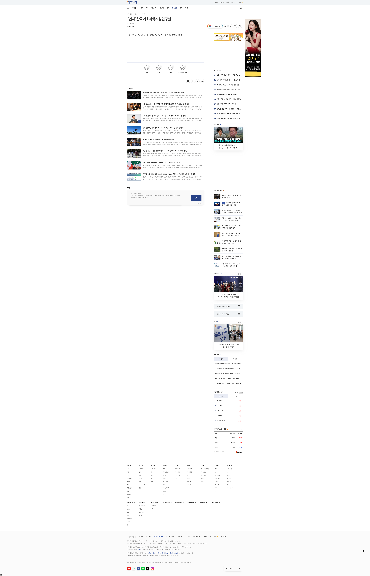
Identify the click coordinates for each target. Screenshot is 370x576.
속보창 (227, 2)
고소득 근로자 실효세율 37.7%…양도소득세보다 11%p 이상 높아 (164, 116)
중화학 (164, 478)
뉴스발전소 (142, 502)
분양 (152, 478)
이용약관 (148, 536)
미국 (188, 475)
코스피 (221, 396)
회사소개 (141, 536)
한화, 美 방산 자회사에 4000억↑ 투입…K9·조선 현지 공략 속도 (164, 128)
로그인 (216, 2)
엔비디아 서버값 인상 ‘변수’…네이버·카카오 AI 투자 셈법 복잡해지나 (236, 118)
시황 (128, 472)
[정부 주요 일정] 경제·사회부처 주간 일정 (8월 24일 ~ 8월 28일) (235, 89)
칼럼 (228, 485)
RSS (240, 2)
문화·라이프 (130, 502)
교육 (147, 8)
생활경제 (177, 475)
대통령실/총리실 (205, 469)
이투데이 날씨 (203, 502)
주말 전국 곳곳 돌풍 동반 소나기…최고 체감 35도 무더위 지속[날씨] (165, 151)
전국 (168, 8)
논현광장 (229, 472)
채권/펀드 (129, 488)
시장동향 (153, 469)
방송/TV (129, 509)
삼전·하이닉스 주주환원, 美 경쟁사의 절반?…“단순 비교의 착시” (235, 94)
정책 (152, 475)
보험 (140, 475)
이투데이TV (154, 502)
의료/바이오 (166, 488)
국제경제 (189, 469)
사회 (134, 7)
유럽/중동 (189, 485)
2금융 (140, 478)
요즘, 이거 (141, 509)
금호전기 (219, 406)
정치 (202, 465)
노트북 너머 (230, 488)
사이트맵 (223, 536)
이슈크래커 (142, 506)
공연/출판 (129, 518)
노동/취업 (161, 8)
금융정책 (141, 469)
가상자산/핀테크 (143, 485)
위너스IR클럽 (190, 502)
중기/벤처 (165, 491)
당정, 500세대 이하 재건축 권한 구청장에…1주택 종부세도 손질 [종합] (166, 104)
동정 (181, 8)
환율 (128, 491)
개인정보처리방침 (158, 536)
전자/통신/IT (166, 472)
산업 (164, 465)
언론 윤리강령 (151, 553)
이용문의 (187, 536)
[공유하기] (226, 26)
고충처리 (179, 536)
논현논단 (229, 469)
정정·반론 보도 (196, 536)
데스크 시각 (230, 478)
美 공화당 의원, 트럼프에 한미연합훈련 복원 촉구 (158, 139)
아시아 (189, 481)
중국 (188, 478)
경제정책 (177, 469)
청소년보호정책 (170, 536)
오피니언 (229, 465)
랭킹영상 (153, 509)
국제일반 (189, 472)
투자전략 (235, 359)
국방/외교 (203, 475)
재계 (164, 469)
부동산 (153, 465)
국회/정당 (203, 472)
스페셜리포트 (166, 502)
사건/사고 (153, 8)
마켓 (128, 465)
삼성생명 (219, 416)
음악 (128, 515)
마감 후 (229, 481)
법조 (142, 8)
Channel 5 (178, 502)
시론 (228, 475)
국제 (188, 465)
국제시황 (129, 494)
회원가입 (222, 2)
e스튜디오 (153, 506)
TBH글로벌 (220, 411)
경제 (176, 465)
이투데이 (129, 14)
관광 (128, 506)
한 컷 (140, 515)
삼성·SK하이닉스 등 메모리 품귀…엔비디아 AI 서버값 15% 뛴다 (235, 113)
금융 (140, 465)
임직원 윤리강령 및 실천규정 (170, 553)
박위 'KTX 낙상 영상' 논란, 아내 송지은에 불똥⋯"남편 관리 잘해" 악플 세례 (238, 99)
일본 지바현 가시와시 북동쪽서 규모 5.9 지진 (229, 104)
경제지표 (177, 472)
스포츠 (128, 521)
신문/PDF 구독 (234, 2)
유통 (164, 485)
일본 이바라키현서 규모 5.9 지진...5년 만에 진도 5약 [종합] (234, 75)
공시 (128, 469)
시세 (128, 475)
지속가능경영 (214, 502)
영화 (128, 512)
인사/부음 (174, 8)
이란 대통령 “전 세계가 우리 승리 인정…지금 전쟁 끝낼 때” (162, 162)
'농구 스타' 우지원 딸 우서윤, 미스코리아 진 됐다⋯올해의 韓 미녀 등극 (237, 80)
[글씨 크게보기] (240, 26)
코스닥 (235, 396)
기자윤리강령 (159, 553)
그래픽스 (141, 512)
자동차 (164, 475)
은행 (140, 472)
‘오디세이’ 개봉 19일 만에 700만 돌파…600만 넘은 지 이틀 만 (163, 92)
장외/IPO (129, 478)
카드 (140, 481)
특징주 (221, 359)
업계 (152, 472)
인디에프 (219, 400)
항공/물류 (165, 481)
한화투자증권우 (221, 421)
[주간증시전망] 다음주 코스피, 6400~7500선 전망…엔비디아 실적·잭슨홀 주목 (169, 174)
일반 (186, 8)
